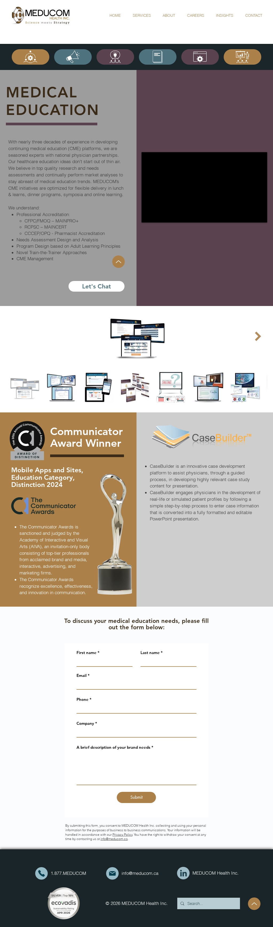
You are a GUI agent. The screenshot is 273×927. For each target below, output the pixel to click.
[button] (169, 15)
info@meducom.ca (114, 839)
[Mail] (41, 873)
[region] (30, 57)
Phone (83, 699)
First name (87, 653)
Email (82, 675)
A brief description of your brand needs (113, 747)
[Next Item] (258, 336)
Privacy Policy (123, 835)
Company (85, 723)
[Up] (118, 261)
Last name (150, 653)
